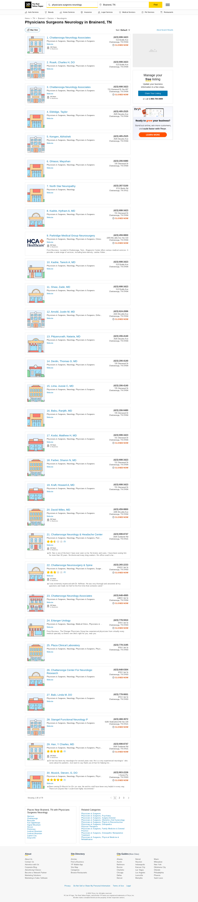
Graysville (31, 838)
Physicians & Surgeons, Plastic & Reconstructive (102, 822)
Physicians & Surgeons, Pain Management (93, 538)
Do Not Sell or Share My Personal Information (91, 886)
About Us (28, 859)
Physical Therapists (89, 826)
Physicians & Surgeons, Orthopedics (91, 315)
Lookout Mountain (34, 831)
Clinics (98, 239)
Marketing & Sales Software (36, 878)
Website (50, 44)
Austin (119, 862)
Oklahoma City (160, 867)
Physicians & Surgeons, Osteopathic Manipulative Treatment (102, 834)
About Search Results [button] (165, 30)
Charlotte (120, 870)
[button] (168, 5)
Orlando (157, 870)
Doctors (51, 18)
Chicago (120, 873)
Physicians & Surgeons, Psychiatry (96, 816)
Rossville (31, 821)
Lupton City (32, 836)
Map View (34, 30)
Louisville (139, 875)
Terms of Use (118, 886)
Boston (119, 867)
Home (27, 18)
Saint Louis (158, 878)
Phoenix (157, 875)
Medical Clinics (82, 624)
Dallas (119, 875)
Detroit (138, 859)
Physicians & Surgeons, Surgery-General (92, 569)
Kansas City (140, 867)
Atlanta (119, 859)
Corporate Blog (31, 867)
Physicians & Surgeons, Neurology (61, 41)
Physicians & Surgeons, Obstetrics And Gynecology (103, 820)
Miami (156, 859)
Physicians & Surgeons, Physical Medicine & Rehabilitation (100, 838)
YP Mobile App (77, 865)
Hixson (30, 827)
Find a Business (77, 862)
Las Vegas (139, 870)
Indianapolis (140, 865)
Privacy (68, 886)
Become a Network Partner (36, 873)
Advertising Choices (33, 870)
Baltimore (120, 865)
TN (34, 18)
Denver (119, 878)
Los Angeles (140, 873)
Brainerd (41, 18)
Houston (138, 862)
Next (127, 797)
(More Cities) (134, 854)
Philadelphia (159, 873)
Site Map (74, 867)
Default (124, 30)
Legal (128, 886)
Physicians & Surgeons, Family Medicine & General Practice (102, 830)
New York (158, 865)
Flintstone (31, 829)
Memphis (139, 878)
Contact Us (29, 862)
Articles (74, 859)
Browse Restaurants (79, 873)
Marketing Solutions (33, 875)
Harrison (30, 816)
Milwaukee (158, 862)
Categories (75, 870)
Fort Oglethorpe (33, 823)
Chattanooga (32, 818)
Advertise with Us (32, 865)
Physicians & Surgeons (85, 41)
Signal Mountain (34, 825)
